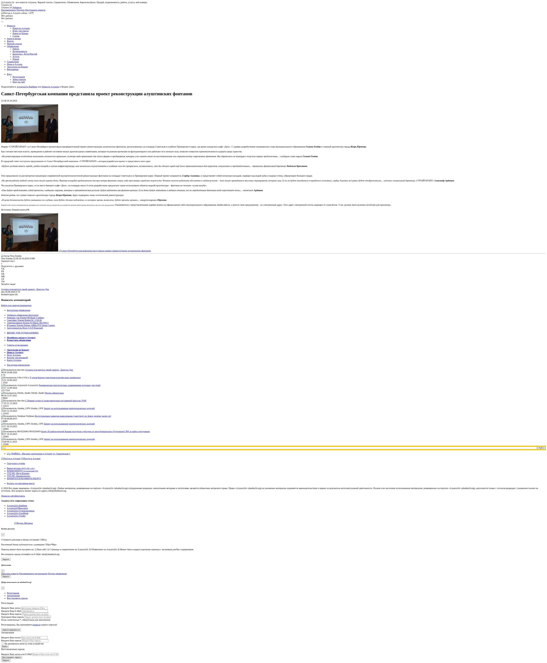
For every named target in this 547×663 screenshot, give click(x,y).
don (3, 292)
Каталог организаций (17, 357)
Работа (16, 49)
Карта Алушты (14, 360)
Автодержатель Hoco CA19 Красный (25, 328)
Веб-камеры (13, 69)
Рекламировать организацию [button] (33, 573)
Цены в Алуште (14, 64)
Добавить (17, 7)
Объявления (13, 46)
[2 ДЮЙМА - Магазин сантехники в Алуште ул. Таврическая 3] (38, 454)
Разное (16, 59)
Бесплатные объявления (18, 310)
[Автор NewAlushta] (11, 256)
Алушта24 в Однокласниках (20, 511)
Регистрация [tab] (13, 593)
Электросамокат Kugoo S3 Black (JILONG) (27, 323)
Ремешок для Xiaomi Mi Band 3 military (25, 317)
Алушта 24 (6, 7)
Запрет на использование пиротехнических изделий (69, 408)
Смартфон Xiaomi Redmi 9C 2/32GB (24, 320)
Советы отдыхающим (17, 345)
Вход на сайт (19, 82)
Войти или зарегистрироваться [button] (16, 305)
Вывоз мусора (21, 468)
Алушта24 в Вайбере (17, 505)
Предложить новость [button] (35, 10)
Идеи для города (21, 31)
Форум (10, 41)
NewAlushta (7, 258)
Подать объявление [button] (57, 573)
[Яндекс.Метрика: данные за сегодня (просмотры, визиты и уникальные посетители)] (23, 523)
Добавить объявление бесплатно (22, 315)
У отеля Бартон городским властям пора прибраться (55, 377)
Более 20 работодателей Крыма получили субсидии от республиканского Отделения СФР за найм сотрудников (95, 431)
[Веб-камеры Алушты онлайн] (30, 458)
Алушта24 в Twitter (16, 516)
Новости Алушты (21, 28)
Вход (9, 74)
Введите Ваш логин (11, 608)
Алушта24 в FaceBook (17, 513)
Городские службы (16, 463)
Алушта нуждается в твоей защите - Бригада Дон (25, 289)
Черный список (14, 43)
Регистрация (19, 77)
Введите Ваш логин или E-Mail (16, 654)
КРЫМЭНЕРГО (22, 471)
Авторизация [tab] (13, 595)
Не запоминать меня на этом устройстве (24, 643)
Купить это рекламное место (21, 483)
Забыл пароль (19, 79)
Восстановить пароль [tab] (17, 598)
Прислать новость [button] (10, 573)
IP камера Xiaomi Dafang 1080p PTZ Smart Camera (31, 325)
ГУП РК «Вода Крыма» (18, 473)
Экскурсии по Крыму (17, 67)
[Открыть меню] (2, 21)
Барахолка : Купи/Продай (25, 54)
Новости (11, 26)
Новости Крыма (20, 33)
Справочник (13, 61)
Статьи (16, 36)
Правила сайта (8, 496)
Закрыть (5, 559)
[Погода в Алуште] (11, 458)
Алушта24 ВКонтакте (17, 508)
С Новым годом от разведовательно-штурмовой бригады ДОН (55, 400)
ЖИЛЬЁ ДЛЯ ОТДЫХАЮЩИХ (23, 333)
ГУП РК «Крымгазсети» (18, 476)
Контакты (20, 496)
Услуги (16, 56)
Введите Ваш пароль (11, 614)
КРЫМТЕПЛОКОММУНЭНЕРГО (24, 478)
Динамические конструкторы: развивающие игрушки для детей (69, 385)
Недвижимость (20, 51)
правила (36, 624)
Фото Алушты (14, 355)
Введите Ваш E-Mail (11, 611)
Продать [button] (20, 10)
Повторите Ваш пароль (12, 617)
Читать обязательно (54, 393)
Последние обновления (18, 365)
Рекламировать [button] (8, 10)
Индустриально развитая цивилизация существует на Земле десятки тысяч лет (73, 416)
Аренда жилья (14, 38)
